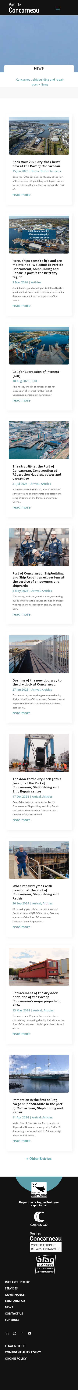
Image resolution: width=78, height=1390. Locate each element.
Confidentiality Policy (23, 1352)
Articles (36, 282)
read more (21, 194)
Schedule (12, 1320)
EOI (34, 381)
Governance (14, 1294)
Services (11, 1288)
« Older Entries (39, 1159)
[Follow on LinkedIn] (7, 1333)
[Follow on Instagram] (15, 1333)
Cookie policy (16, 1358)
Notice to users (51, 171)
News (35, 171)
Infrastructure (17, 1282)
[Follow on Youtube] (30, 1333)
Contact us (14, 1313)
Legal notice (15, 1346)
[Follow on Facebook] (22, 1333)
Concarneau (15, 1301)
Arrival (34, 484)
